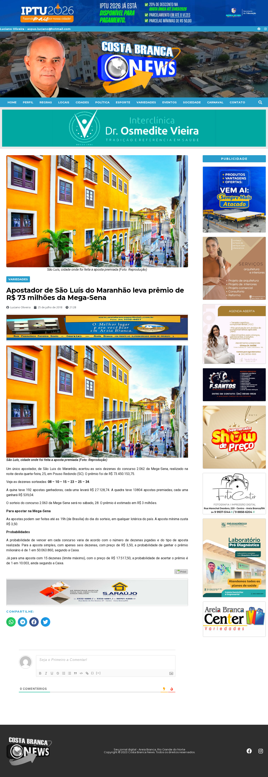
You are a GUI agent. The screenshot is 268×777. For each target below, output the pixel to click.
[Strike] (58, 673)
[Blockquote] (75, 673)
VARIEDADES (146, 102)
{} (92, 673)
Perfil (28, 102)
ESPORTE (123, 102)
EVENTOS (169, 102)
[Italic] (46, 673)
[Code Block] (81, 673)
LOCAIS (63, 102)
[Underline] (52, 673)
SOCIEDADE (192, 102)
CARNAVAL (215, 102)
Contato (237, 102)
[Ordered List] (64, 673)
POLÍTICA (102, 102)
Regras (46, 102)
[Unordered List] (69, 673)
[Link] (87, 673)
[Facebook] (259, 29)
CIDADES (82, 102)
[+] (98, 673)
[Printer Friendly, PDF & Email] (181, 571)
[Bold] (40, 673)
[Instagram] (265, 29)
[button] (260, 102)
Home (12, 102)
